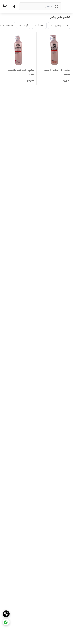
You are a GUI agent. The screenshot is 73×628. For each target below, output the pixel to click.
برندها (41, 25)
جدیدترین (59, 25)
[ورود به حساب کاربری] (13, 6)
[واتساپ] (6, 622)
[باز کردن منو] (67, 6)
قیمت (25, 25)
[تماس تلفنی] (6, 613)
